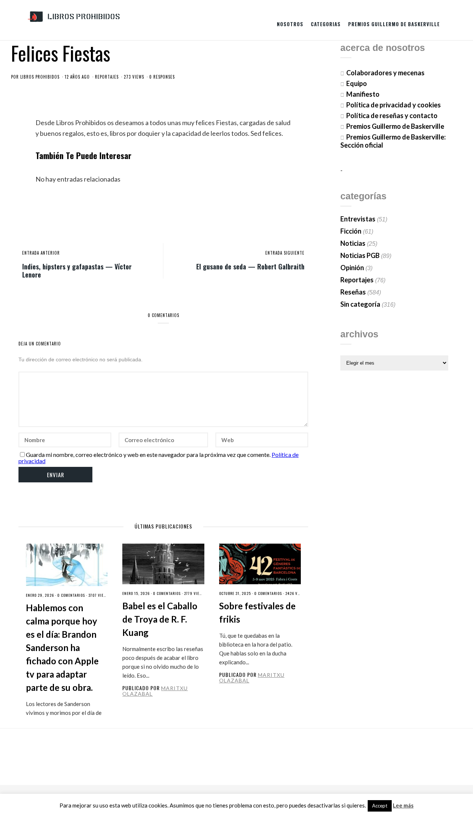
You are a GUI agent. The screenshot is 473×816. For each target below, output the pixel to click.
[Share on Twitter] (266, 212)
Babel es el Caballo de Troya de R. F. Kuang (159, 619)
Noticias (352, 243)
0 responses (162, 77)
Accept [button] (379, 806)
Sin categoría (360, 304)
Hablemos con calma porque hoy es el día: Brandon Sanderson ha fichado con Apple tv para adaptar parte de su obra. (62, 647)
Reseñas (353, 292)
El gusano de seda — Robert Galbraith (250, 266)
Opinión (352, 268)
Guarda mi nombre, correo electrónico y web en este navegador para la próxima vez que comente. (148, 454)
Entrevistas (357, 219)
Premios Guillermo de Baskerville (394, 24)
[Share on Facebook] (253, 212)
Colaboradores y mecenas (385, 73)
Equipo (356, 83)
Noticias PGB (360, 255)
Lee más (403, 805)
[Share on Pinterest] (290, 212)
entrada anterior (41, 253)
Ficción (350, 231)
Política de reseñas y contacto (392, 115)
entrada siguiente (284, 253)
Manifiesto (363, 94)
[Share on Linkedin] (302, 212)
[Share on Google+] (278, 212)
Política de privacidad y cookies (393, 105)
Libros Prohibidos (39, 77)
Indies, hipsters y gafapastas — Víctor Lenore (77, 270)
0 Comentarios (71, 595)
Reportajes (107, 77)
